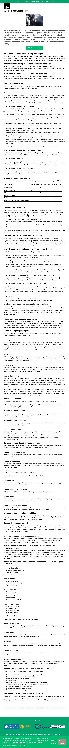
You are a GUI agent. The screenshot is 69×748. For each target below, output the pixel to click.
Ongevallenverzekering (12, 572)
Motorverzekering (11, 614)
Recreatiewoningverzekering (14, 599)
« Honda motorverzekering (26, 708)
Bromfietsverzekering (12, 612)
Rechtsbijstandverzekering (13, 574)
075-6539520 (19, 1)
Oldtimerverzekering (12, 616)
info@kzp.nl (28, 1)
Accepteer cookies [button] (62, 742)
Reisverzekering (11, 597)
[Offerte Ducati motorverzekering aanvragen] (34, 48)
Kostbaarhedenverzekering (14, 583)
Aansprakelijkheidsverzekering (15, 570)
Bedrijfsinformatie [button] (20, 745)
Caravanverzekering (12, 595)
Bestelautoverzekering (12, 610)
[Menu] (64, 6)
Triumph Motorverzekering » (45, 708)
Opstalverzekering (11, 585)
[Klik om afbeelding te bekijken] (34, 20)
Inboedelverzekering (12, 581)
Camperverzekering (12, 594)
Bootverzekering (11, 592)
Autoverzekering (11, 608)
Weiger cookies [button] (53, 742)
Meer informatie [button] (8, 745)
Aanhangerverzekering (12, 606)
